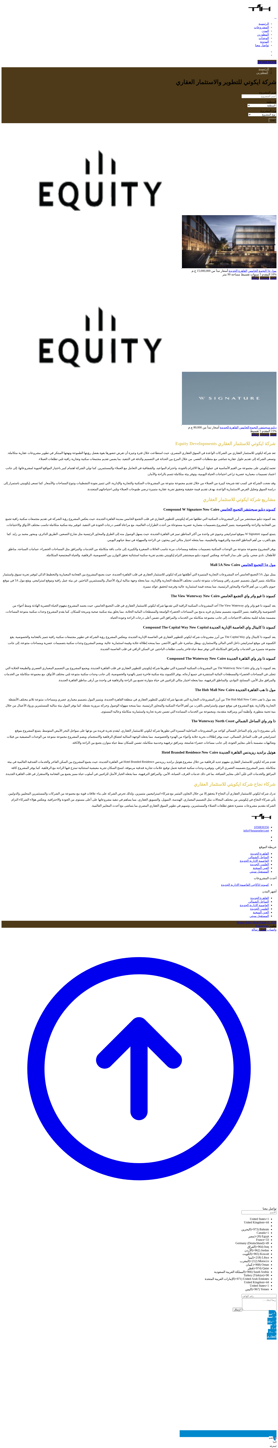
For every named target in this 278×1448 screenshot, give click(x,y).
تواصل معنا (262, 45)
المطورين (263, 34)
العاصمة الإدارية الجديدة (254, 860)
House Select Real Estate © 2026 (256, 922)
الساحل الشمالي (258, 857)
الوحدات (264, 38)
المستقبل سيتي (259, 871)
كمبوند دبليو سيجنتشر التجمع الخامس (248, 509)
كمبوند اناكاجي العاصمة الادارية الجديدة (245, 884)
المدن (265, 30)
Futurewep (262, 926)
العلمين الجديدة (259, 864)
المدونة (264, 41)
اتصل (273, 278)
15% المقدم (268, 431)
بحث (272, 120)
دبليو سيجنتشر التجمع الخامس (257, 427)
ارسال (237, 1309)
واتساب (264, 278)
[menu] (275, 17)
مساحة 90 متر (231, 274)
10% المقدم (268, 274)
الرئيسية (264, 23)
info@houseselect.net (256, 830)
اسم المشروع (267, 92)
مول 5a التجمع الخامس (262, 270)
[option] (135, 1219)
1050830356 (261, 827)
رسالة (255, 278)
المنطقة (271, 102)
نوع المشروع (268, 111)
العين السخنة (261, 868)
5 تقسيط (255, 431)
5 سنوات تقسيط (250, 274)
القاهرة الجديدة (238, 270)
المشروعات (261, 27)
